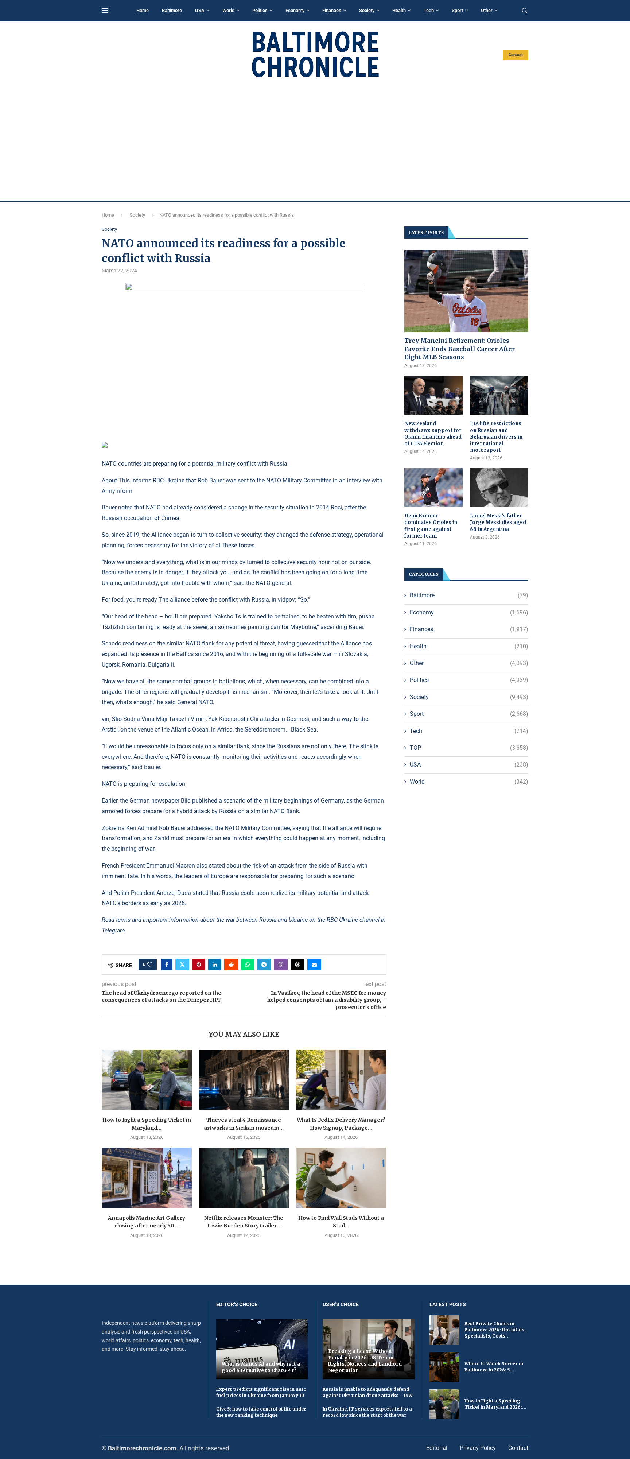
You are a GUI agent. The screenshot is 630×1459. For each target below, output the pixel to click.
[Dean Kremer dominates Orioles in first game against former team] (433, 487)
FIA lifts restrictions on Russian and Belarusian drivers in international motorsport (496, 436)
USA (200, 10)
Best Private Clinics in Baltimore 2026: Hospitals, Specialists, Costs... (494, 1330)
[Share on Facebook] (166, 964)
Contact (516, 55)
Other (487, 10)
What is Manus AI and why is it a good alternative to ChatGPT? (261, 1367)
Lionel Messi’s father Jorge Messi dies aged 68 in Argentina (498, 522)
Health (399, 10)
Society (366, 10)
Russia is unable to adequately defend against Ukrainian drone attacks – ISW (368, 1392)
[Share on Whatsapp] (247, 964)
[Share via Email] (314, 964)
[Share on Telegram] (264, 964)
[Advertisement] (315, 139)
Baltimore (172, 10)
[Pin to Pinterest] (198, 964)
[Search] (524, 11)
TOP (469, 747)
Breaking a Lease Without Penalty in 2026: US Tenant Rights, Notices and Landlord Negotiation (365, 1361)
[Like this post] (149, 964)
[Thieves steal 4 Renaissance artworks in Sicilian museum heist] (244, 1080)
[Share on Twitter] (182, 964)
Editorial (436, 1447)
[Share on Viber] (281, 964)
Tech (429, 10)
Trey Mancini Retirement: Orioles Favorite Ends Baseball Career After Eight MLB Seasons (459, 349)
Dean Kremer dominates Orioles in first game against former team (430, 526)
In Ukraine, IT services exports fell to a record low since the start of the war (367, 1412)
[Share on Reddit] (231, 964)
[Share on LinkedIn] (214, 964)
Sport (457, 10)
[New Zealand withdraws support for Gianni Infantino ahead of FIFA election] (433, 395)
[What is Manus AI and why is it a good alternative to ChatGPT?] (262, 1349)
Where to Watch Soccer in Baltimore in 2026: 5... (493, 1367)
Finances (331, 10)
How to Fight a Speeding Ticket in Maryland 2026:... (495, 1404)
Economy (294, 10)
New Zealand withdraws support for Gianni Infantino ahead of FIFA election (433, 433)
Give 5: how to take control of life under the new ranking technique (261, 1412)
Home (142, 10)
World (228, 10)
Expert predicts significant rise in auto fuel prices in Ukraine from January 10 (261, 1392)
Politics (260, 10)
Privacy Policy (478, 1447)
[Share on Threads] (297, 964)
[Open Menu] (105, 10)
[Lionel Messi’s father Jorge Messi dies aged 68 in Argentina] (499, 487)
